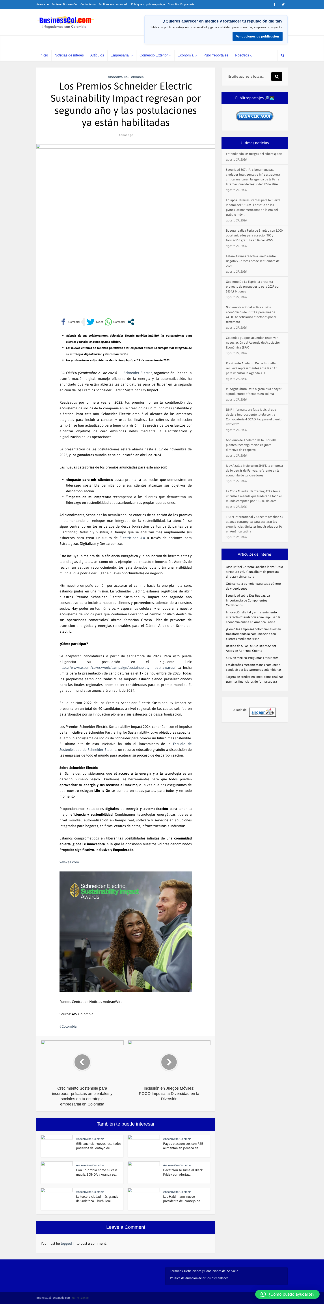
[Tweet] (95, 322)
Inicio (44, 55)
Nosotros (242, 55)
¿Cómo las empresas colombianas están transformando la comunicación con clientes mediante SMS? (253, 634)
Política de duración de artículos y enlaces (199, 1278)
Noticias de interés (69, 55)
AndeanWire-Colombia (126, 77)
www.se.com (69, 862)
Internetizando (80, 1297)
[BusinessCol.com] (65, 22)
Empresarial (120, 55)
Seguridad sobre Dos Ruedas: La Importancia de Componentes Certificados (248, 600)
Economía (186, 55)
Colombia (69, 1026)
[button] (287, 1294)
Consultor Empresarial (181, 4)
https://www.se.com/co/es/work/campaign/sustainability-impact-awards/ (117, 667)
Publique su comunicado (113, 4)
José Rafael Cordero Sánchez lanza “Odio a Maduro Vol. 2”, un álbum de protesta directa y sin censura (254, 571)
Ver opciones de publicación (257, 36)
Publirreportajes (215, 55)
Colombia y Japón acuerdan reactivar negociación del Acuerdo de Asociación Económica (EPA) (253, 342)
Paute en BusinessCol (65, 4)
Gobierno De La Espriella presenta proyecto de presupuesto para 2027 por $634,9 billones (252, 286)
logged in (68, 1243)
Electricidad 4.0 (131, 538)
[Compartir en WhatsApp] (114, 322)
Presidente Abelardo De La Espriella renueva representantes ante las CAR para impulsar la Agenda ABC (251, 368)
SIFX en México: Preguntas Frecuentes (252, 657)
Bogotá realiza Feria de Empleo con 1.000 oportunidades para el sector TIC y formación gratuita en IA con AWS (254, 235)
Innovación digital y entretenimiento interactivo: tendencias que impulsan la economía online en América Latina (253, 617)
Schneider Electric (138, 373)
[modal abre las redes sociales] (131, 322)
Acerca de (42, 4)
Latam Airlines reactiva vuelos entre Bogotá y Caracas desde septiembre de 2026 (253, 261)
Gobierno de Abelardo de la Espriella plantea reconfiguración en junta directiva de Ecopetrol (251, 445)
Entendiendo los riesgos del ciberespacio (254, 154)
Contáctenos (88, 4)
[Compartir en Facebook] (70, 322)
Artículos (97, 55)
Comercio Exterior (154, 55)
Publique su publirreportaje (148, 4)
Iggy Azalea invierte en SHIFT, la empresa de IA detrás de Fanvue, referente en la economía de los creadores (254, 470)
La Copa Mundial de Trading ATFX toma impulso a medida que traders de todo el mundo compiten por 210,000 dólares (254, 496)
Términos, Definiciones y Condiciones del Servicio (204, 1271)
